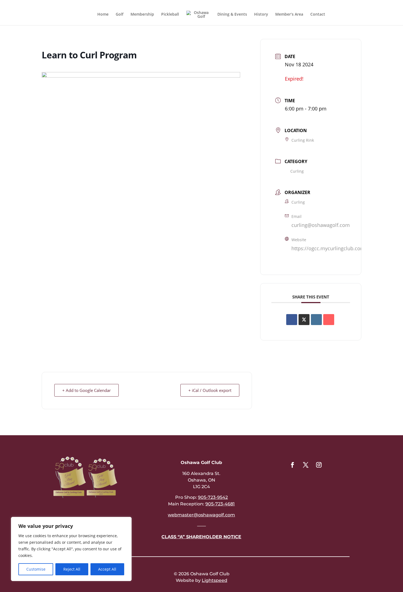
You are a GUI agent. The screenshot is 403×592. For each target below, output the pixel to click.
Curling (297, 171)
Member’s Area (289, 14)
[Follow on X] (305, 464)
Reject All (71, 569)
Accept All (107, 569)
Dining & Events (232, 14)
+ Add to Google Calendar (86, 390)
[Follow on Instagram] (318, 464)
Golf (119, 14)
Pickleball (170, 14)
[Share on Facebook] (291, 319)
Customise (36, 569)
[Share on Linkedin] (316, 319)
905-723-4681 (220, 503)
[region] (71, 549)
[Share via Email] (328, 319)
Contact (317, 14)
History (261, 14)
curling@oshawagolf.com (320, 225)
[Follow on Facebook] (292, 464)
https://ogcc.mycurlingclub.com (328, 248)
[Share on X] (304, 319)
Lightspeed (214, 580)
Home (103, 14)
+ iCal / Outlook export (209, 390)
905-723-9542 (213, 497)
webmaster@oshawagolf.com (201, 514)
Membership (142, 14)
